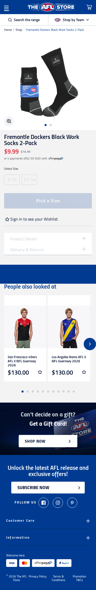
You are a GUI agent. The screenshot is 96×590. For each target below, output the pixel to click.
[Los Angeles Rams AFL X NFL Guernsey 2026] (69, 327)
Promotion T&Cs (79, 578)
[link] (56, 158)
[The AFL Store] (51, 7)
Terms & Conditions (58, 578)
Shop (19, 30)
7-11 (12, 179)
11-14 (29, 179)
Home (8, 30)
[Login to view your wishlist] (40, 372)
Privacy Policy (38, 577)
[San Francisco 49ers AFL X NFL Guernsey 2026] (25, 327)
